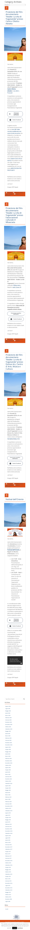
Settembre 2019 (8, 810)
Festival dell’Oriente (15, 499)
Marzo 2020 (7, 799)
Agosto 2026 (8, 706)
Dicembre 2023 (8, 760)
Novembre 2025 (8, 724)
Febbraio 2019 (8, 824)
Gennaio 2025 (8, 740)
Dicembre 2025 (8, 722)
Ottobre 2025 (8, 726)
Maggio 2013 (8, 892)
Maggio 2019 (8, 819)
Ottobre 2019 (8, 808)
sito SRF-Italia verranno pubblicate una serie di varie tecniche (14, 131)
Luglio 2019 (7, 815)
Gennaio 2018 (8, 844)
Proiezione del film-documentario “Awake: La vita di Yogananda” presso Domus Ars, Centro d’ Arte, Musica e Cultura (14, 361)
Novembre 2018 (8, 831)
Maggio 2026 (8, 711)
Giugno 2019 (8, 817)
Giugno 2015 (8, 876)
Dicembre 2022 (8, 779)
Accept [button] (14, 928)
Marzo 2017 (7, 853)
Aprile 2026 (7, 713)
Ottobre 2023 (8, 765)
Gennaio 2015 (8, 881)
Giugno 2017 (8, 851)
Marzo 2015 (7, 878)
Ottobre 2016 (8, 862)
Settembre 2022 (8, 783)
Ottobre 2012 (8, 894)
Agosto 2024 (8, 747)
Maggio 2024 (8, 751)
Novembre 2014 (8, 883)
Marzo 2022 (7, 794)
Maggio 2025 (8, 731)
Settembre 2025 (8, 729)
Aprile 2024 (7, 754)
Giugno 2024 (8, 749)
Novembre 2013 (8, 887)
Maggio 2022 (8, 790)
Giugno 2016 (8, 867)
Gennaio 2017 (8, 858)
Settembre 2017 (8, 849)
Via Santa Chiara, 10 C (13, 439)
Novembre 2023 (8, 763)
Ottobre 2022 (8, 781)
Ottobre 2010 (8, 897)
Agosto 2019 (8, 813)
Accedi (6, 909)
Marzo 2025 (7, 735)
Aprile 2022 (7, 792)
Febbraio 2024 (8, 758)
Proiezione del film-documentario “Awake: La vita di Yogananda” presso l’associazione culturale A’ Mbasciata (14, 215)
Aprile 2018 (7, 840)
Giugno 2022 (8, 788)
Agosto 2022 (8, 785)
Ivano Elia (10, 192)
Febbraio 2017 (8, 856)
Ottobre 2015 (8, 872)
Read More (20, 928)
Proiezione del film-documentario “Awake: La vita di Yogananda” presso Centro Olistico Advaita (14, 18)
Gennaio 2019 (8, 826)
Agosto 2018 (8, 835)
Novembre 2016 (8, 860)
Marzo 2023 (7, 774)
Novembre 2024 (8, 745)
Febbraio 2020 (8, 801)
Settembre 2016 (8, 865)
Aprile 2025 (7, 733)
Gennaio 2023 (8, 776)
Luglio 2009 (7, 901)
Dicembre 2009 (8, 899)
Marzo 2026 (7, 715)
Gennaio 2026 (8, 720)
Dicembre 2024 (8, 742)
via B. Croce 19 (17, 287)
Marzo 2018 (7, 842)
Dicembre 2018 (8, 828)
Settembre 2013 (8, 890)
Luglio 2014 (7, 885)
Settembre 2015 (8, 874)
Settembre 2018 (8, 833)
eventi (21, 192)
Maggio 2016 (8, 869)
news (7, 194)
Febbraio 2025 (8, 738)
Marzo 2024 (7, 756)
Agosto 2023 (8, 767)
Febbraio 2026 (8, 717)
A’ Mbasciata (16, 285)
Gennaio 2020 (8, 803)
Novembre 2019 (8, 806)
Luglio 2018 (7, 838)
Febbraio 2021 (8, 797)
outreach (11, 194)
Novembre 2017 (8, 847)
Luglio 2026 (7, 708)
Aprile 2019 (7, 822)
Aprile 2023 (7, 772)
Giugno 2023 (8, 769)
